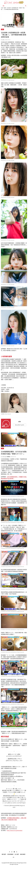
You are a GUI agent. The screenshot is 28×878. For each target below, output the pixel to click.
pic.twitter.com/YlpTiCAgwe (18, 803)
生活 (2, 448)
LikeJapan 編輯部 (6, 456)
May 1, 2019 (19, 760)
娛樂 (2, 29)
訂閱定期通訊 (10, 854)
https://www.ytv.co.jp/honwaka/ (14, 830)
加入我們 (17, 854)
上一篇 (14, 837)
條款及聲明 (22, 854)
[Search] (25, 6)
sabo (3, 39)
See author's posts (19, 425)
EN (13, 857)
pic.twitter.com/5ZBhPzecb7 (14, 756)
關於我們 (4, 854)
